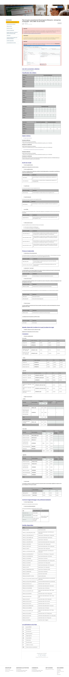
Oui (40, 655)
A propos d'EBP (7, 669)
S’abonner (59, 23)
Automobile (59, 674)
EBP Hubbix (59, 669)
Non (44, 655)
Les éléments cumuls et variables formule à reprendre (32, 33)
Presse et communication (9, 670)
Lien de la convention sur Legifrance (28, 70)
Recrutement (7, 671)
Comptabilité (59, 670)
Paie (57, 673)
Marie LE (26, 23)
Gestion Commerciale (60, 671)
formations (52, 669)
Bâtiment (58, 672)
